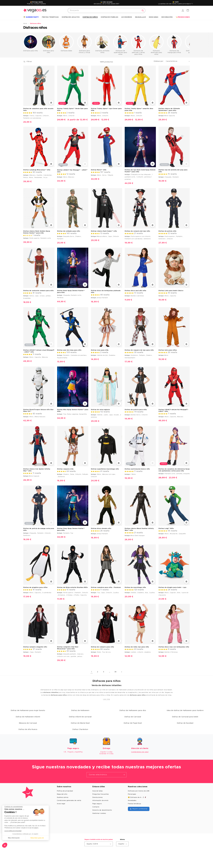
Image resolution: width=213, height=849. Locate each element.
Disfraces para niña (30, 51)
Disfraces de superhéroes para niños (120, 52)
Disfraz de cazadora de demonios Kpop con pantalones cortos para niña (174, 470)
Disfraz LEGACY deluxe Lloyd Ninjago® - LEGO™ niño (38, 351)
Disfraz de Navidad (185, 723)
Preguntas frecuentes (100, 794)
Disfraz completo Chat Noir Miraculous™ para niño (67, 648)
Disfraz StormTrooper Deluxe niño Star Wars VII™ (38, 410)
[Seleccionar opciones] (51, 102)
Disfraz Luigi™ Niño (166, 528)
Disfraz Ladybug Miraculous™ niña (36, 170)
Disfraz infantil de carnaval (80, 717)
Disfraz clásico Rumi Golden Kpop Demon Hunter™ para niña (36, 232)
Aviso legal (61, 803)
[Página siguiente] (121, 671)
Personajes (132, 794)
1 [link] (91, 672)
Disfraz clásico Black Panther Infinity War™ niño (139, 529)
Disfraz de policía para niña (136, 409)
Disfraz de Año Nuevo (28, 729)
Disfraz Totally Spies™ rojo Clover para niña (106, 109)
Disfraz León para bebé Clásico (171, 290)
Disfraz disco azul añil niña (135, 290)
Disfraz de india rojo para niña (137, 647)
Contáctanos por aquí (139, 752)
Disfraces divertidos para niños (156, 52)
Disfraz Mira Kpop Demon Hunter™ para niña (72, 410)
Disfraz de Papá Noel (133, 723)
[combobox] (106, 10)
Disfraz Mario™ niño (98, 170)
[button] (31, 17)
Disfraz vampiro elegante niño (35, 647)
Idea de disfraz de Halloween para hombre (185, 710)
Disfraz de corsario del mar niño (137, 231)
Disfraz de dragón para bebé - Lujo (172, 587)
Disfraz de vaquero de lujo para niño (139, 350)
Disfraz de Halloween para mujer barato (28, 710)
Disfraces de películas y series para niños (138, 52)
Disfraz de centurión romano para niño (38, 290)
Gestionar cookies (99, 813)
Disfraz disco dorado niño (101, 528)
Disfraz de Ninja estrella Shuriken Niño (72, 587)
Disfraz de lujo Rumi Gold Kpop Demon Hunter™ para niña (140, 171)
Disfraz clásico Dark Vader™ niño (104, 231)
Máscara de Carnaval (28, 723)
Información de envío (100, 800)
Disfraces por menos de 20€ (138, 791)
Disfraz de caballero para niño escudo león (38, 109)
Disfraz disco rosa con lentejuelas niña (174, 647)
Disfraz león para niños (168, 350)
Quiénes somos (62, 797)
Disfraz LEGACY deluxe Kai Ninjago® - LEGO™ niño (174, 410)
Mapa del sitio (62, 794)
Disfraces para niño (48, 51)
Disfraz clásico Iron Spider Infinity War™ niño (36, 470)
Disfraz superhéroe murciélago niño (105, 469)
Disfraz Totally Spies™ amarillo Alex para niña (139, 109)
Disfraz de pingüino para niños (35, 587)
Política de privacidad (65, 791)
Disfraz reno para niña (99, 350)
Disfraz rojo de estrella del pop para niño (173, 171)
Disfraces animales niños (102, 51)
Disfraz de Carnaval (132, 717)
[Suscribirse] (123, 774)
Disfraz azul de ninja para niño (69, 350)
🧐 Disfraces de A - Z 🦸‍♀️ (137, 797)
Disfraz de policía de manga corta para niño (38, 529)
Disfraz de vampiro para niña (102, 647)
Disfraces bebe (66, 51)
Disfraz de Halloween (80, 710)
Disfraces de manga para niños (174, 51)
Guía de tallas (97, 791)
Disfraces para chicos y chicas (84, 51)
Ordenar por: (159, 61)
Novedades (132, 800)
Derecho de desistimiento (102, 810)
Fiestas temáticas (134, 803)
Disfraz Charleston (80, 729)
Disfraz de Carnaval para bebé (185, 717)
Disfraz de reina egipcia (100, 409)
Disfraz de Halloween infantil (28, 717)
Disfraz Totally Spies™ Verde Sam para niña (72, 109)
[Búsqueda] (142, 10)
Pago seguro (97, 803)
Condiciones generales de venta (69, 800)
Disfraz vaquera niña (65, 469)
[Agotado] (85, 164)
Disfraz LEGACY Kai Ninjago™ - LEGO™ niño (72, 171)
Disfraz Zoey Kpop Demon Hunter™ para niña (71, 529)
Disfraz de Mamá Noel (80, 723)
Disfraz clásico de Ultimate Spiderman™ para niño (169, 109)
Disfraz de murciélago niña (135, 587)
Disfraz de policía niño (167, 231)
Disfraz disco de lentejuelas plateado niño (106, 291)
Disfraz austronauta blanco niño (137, 469)
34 (115, 672)
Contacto (95, 807)
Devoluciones (97, 797)
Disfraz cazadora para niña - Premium (106, 587)
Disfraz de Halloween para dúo (132, 710)
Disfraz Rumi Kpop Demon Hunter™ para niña (71, 291)
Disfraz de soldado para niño (68, 231)
